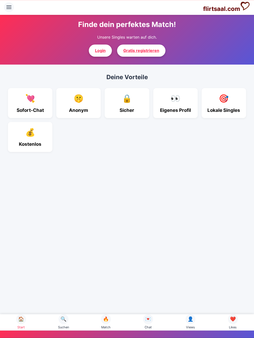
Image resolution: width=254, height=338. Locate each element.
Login (100, 50)
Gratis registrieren (141, 50)
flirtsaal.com (221, 8)
